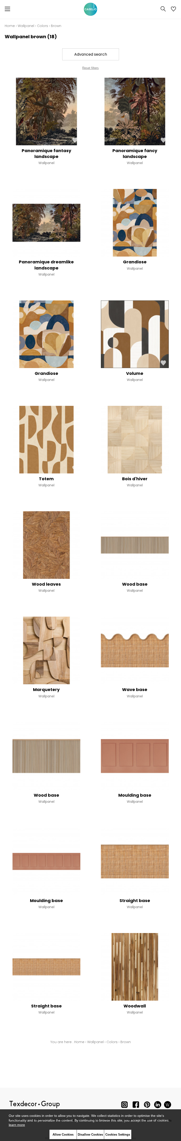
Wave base (134, 689)
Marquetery (46, 689)
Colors (42, 25)
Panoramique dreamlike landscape (46, 265)
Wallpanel (26, 25)
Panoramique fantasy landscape (46, 153)
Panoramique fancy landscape (134, 153)
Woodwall (134, 1006)
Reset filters (90, 68)
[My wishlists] (173, 9)
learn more (17, 1125)
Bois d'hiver (135, 479)
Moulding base (134, 795)
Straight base (134, 900)
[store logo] (90, 9)
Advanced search (90, 54)
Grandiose (135, 262)
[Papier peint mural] (167, 1106)
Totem (46, 479)
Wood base (135, 584)
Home (10, 25)
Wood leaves (46, 584)
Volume (134, 373)
